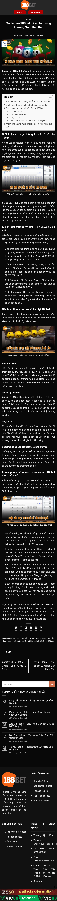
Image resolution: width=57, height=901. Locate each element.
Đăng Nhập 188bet (42, 786)
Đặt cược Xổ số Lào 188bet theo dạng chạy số (30, 120)
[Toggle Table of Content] (49, 97)
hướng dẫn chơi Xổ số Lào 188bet (26, 641)
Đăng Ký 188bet (41, 781)
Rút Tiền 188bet (41, 800)
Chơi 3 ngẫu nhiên (18, 114)
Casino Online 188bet (15, 831)
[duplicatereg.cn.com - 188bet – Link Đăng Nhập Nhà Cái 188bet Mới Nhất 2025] (28, 5)
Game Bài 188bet (13, 846)
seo (41, 35)
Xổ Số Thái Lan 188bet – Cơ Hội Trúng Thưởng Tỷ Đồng (14, 666)
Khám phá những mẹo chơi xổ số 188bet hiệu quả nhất (29, 125)
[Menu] (3, 4)
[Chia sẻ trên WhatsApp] (16, 628)
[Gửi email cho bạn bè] (31, 628)
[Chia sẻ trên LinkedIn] (41, 628)
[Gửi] (52, 684)
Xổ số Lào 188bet (46, 641)
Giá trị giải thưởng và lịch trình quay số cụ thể (26, 105)
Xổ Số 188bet (11, 841)
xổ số (28, 19)
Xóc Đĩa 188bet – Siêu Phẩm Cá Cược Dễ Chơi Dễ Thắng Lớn (32, 725)
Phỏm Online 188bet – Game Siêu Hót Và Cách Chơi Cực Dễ (29, 713)
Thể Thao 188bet (13, 836)
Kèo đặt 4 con (16, 111)
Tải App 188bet (40, 791)
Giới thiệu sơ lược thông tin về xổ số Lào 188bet (28, 101)
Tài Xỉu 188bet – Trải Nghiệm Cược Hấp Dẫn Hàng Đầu (44, 666)
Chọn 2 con (15, 117)
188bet (5, 792)
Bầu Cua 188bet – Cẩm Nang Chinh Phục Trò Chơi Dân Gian (31, 736)
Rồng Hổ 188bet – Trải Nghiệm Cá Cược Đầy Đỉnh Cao (31, 701)
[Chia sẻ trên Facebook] (21, 628)
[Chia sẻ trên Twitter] (26, 628)
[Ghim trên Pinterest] (36, 628)
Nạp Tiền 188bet (41, 796)
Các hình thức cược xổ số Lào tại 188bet (24, 108)
